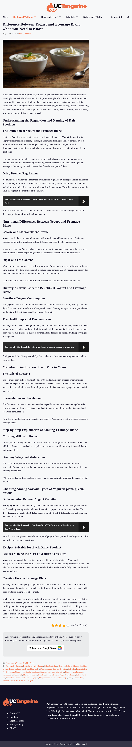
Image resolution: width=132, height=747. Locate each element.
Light (58, 711)
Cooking (83, 666)
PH (115, 711)
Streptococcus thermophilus (50, 678)
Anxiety (55, 704)
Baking (40, 666)
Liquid (68, 672)
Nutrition (41, 675)
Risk (49, 715)
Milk (20, 675)
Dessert (56, 669)
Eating (106, 704)
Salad (78, 675)
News (5, 17)
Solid (23, 678)
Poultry (49, 675)
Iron (104, 707)
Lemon (122, 707)
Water (65, 718)
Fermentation (81, 669)
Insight (97, 707)
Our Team (14, 717)
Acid (8, 666)
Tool (102, 715)
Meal (78, 711)
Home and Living (49, 17)
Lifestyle (70, 17)
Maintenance (68, 711)
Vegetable (51, 718)
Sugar (65, 678)
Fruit (22, 672)
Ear (100, 704)
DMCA (13, 728)
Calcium (61, 666)
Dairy (37, 669)
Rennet (72, 675)
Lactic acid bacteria (39, 672)
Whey (12, 681)
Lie (48, 711)
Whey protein (21, 681)
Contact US (116, 17)
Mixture (26, 675)
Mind (84, 711)
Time (96, 715)
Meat (15, 675)
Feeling (61, 707)
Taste (70, 678)
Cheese (76, 666)
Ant (48, 704)
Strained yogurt (32, 678)
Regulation (64, 675)
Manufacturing (77, 672)
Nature (91, 711)
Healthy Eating (29, 663)
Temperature (78, 678)
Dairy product (46, 669)
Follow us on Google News (43, 648)
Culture (18, 669)
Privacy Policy (16, 724)
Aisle (12, 666)
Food (5, 672)
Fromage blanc (14, 672)
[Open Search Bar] (128, 17)
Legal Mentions (17, 720)
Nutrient (34, 675)
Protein (122, 711)
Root (54, 715)
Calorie (69, 666)
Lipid (62, 672)
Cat (76, 704)
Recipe (56, 675)
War (59, 718)
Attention (68, 704)
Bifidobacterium (50, 666)
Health (28, 672)
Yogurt (30, 681)
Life (57, 672)
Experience (52, 707)
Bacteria (19, 666)
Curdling (30, 669)
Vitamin (6, 681)
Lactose (51, 672)
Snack (17, 678)
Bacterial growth (29, 666)
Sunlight (74, 715)
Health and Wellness (23, 17)
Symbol (82, 715)
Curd (24, 669)
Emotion (114, 704)
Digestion (63, 669)
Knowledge (112, 707)
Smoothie (10, 678)
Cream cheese (8, 669)
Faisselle (71, 669)
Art (61, 704)
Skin (60, 715)
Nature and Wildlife (92, 17)
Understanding (112, 715)
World (72, 718)
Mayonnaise (7, 675)
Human (89, 707)
